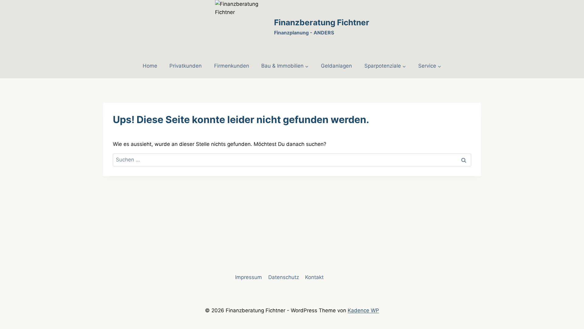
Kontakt (314, 277)
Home (150, 66)
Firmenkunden (231, 66)
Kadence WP (363, 310)
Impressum (248, 277)
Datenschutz (283, 277)
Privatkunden (185, 66)
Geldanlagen (336, 66)
